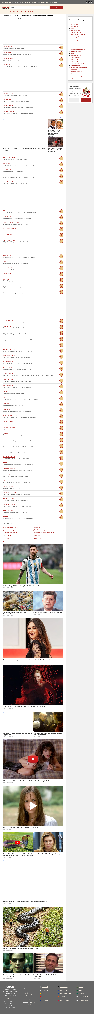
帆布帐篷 (62, 996)
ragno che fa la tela (10, 415)
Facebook (25, 994)
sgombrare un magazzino (78, 49)
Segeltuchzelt (63, 987)
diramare (73, 74)
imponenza (74, 78)
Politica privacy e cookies (28, 999)
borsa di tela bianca (10, 535)
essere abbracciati (76, 28)
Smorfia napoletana (6, 2)
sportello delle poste (76, 41)
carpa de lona (45, 993)
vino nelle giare (75, 45)
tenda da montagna (10, 530)
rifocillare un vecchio (76, 32)
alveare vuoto (74, 26)
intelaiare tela (7, 267)
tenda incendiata (8, 111)
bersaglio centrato (76, 57)
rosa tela (37, 541)
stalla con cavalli (9, 457)
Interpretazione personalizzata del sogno (21, 11)
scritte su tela (8, 373)
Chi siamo (10, 998)
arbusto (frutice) (75, 24)
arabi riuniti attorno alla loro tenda (15, 332)
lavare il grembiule (76, 39)
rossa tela (7, 538)
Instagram (31, 994)
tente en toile (63, 990)
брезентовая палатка (66, 993)
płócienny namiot (64, 1000)
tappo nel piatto (75, 37)
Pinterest (28, 995)
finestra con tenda (9, 498)
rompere (73, 43)
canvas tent (45, 990)
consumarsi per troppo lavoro (79, 76)
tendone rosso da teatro (11, 541)
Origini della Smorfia (35, 2)
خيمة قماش (81, 990)
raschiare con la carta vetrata (79, 63)
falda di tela (7, 216)
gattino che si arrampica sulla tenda (44, 532)
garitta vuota (74, 59)
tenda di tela (45, 987)
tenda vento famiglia (40, 530)
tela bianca (38, 538)
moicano (73, 47)
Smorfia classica (26, 2)
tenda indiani (38, 527)
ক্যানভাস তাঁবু (81, 993)
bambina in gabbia (76, 65)
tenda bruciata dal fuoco (11, 527)
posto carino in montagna (78, 34)
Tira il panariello (53, 2)
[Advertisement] (33, 32)
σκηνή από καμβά (83, 1000)
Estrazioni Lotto (44, 2)
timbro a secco (75, 53)
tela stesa (37, 535)
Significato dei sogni (16, 2)
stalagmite (74, 69)
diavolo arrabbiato (76, 51)
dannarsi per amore (76, 55)
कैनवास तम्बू (81, 987)
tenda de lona (45, 996)
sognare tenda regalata (11, 532)
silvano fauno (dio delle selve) (79, 67)
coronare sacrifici (76, 30)
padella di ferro (75, 61)
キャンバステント (83, 996)
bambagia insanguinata (77, 71)
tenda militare (7, 46)
